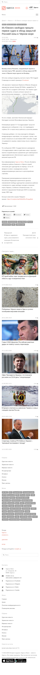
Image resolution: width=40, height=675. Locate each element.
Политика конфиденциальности (11, 605)
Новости (4, 24)
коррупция (28, 506)
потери (27, 511)
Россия (30, 222)
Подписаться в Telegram (13, 584)
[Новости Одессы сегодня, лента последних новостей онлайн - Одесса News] (11, 8)
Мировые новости (7, 467)
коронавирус (19, 506)
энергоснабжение (26, 519)
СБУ (28, 495)
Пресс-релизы (6, 483)
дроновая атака (30, 503)
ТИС (13, 224)
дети (17, 503)
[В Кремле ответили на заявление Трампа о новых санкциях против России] (20, 387)
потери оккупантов (8, 514)
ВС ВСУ (5, 492)
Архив (3, 602)
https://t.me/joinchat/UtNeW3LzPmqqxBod (20, 199)
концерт (11, 506)
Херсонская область (23, 497)
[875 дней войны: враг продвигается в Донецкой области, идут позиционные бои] (20, 255)
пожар (4, 511)
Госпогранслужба (28, 492)
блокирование (13, 222)
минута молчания (15, 508)
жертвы (5, 506)
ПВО (17, 495)
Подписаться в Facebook (13, 581)
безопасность (16, 500)
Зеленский (11, 495)
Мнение (4, 480)
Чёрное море (20, 224)
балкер (5, 222)
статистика (23, 516)
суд (30, 516)
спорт (17, 516)
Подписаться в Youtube (12, 590)
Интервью (5, 474)
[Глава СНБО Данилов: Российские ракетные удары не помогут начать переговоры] (20, 321)
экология (5, 519)
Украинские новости (21, 24)
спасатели (10, 516)
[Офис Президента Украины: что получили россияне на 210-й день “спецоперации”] (20, 354)
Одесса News (19, 162)
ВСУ (10, 492)
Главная (4, 599)
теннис (35, 516)
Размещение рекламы (8, 608)
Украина (12, 497)
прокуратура (19, 514)
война (4, 503)
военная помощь (27, 500)
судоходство (6, 224)
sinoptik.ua (18, 549)
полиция (10, 511)
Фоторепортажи (6, 471)
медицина (5, 508)
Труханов (5, 497)
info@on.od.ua (10, 576)
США (32, 495)
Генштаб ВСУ (17, 492)
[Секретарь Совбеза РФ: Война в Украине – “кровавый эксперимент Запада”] (20, 420)
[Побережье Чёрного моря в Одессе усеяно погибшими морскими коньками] (20, 288)
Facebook (26, 80)
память (33, 508)
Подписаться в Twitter (12, 587)
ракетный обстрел (30, 514)
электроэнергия (14, 519)
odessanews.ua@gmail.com (14, 577)
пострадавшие (19, 511)
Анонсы (4, 477)
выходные (11, 503)
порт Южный (22, 222)
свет (4, 516)
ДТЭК (4, 495)
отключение (26, 508)
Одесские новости (11, 24)
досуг (22, 503)
